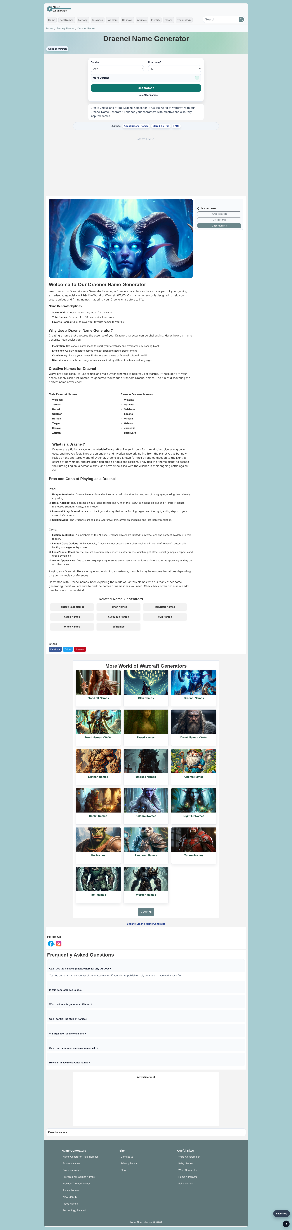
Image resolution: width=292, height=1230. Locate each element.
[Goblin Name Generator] (98, 800)
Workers (113, 20)
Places (168, 20)
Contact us (127, 1156)
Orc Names (98, 855)
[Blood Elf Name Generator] (98, 682)
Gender (95, 62)
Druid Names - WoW (98, 737)
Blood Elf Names (98, 698)
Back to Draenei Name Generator (146, 923)
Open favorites (219, 225)
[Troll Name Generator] (98, 879)
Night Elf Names (193, 816)
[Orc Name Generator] (98, 839)
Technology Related (74, 1210)
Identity (155, 20)
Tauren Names (193, 855)
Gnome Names (193, 776)
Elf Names (119, 626)
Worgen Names (146, 894)
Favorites (281, 1213)
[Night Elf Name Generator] (193, 800)
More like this (219, 219)
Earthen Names (98, 776)
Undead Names (146, 776)
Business (97, 20)
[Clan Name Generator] (146, 682)
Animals (142, 20)
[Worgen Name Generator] (146, 879)
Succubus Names (118, 616)
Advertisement (146, 1077)
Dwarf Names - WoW (193, 737)
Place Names (70, 1203)
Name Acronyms (187, 1176)
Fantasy (82, 20)
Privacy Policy (129, 1163)
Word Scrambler (187, 1170)
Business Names (72, 1170)
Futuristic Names (165, 606)
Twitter (67, 649)
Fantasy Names (65, 28)
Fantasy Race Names (72, 606)
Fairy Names (185, 1183)
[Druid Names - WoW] (98, 722)
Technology (184, 20)
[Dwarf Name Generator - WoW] (193, 722)
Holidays (127, 20)
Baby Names (185, 1163)
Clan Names (146, 698)
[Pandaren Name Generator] (146, 839)
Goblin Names (98, 816)
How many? (154, 62)
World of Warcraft (57, 48)
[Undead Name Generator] (146, 761)
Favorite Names (57, 1132)
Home (51, 20)
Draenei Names (86, 28)
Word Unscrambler (189, 1156)
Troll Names (98, 894)
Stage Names (72, 616)
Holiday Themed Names (76, 1183)
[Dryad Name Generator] (146, 722)
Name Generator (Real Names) (80, 1156)
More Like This (161, 125)
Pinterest (80, 649)
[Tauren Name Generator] (193, 839)
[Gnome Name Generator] (193, 761)
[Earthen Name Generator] (98, 761)
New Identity (70, 1196)
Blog (123, 1170)
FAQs (176, 125)
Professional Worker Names (79, 1176)
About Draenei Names (136, 125)
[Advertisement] (146, 163)
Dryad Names (146, 737)
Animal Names (71, 1190)
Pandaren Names (146, 855)
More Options (101, 77)
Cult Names (165, 616)
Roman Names (118, 606)
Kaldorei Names (146, 816)
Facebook (55, 649)
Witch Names (72, 626)
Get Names (146, 88)
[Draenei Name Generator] (193, 682)
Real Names (67, 20)
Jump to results (219, 213)
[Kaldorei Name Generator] (146, 800)
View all (146, 912)
